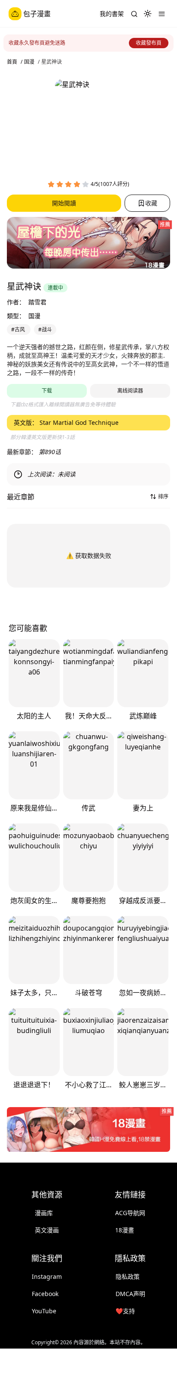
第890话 (50, 452)
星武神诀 (51, 62)
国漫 (29, 62)
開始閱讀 (64, 203)
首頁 (12, 62)
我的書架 (112, 13)
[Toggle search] (134, 14)
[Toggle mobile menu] (161, 14)
